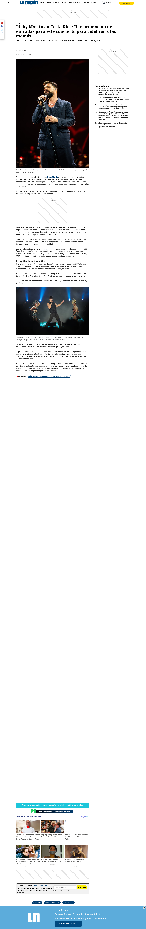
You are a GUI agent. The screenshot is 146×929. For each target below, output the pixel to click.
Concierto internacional (52, 902)
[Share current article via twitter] (2, 29)
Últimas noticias (45, 2)
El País (64, 2)
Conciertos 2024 (68, 902)
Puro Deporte (77, 2)
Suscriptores (56, 2)
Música (19, 23)
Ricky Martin (37, 902)
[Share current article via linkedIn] (2, 33)
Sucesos (93, 2)
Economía (86, 2)
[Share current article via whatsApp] (2, 36)
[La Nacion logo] (29, 2)
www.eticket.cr (49, 249)
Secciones (11, 3)
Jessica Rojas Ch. (23, 50)
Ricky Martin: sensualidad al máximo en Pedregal (49, 376)
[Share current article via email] (2, 22)
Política (69, 2)
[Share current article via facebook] (2, 26)
